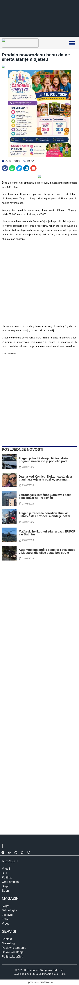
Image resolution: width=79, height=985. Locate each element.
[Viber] (28, 852)
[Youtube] (9, 852)
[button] (72, 43)
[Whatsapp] (22, 852)
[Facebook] (3, 852)
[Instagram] (15, 852)
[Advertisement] (39, 283)
